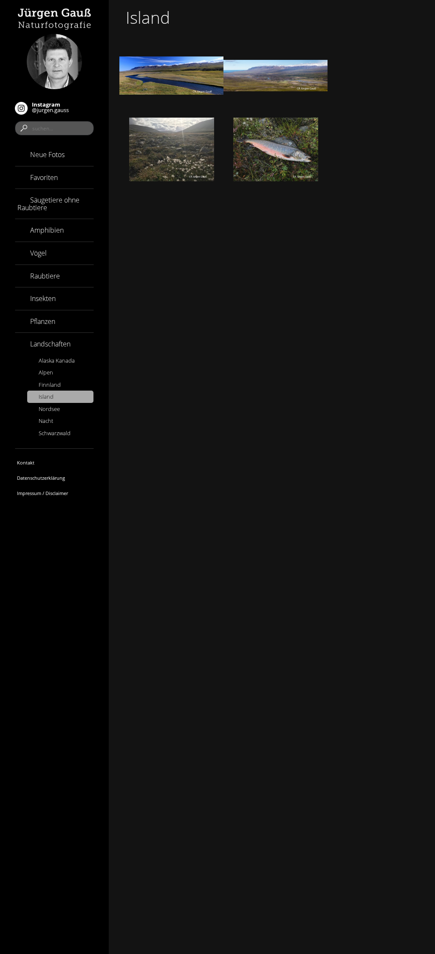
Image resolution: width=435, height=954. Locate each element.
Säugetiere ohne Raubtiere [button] (48, 203)
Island (46, 396)
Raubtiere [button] (44, 276)
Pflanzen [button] (41, 321)
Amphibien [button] (46, 230)
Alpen (46, 372)
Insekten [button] (42, 298)
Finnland (50, 384)
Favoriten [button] (43, 177)
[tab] (54, 155)
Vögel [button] (37, 253)
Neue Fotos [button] (46, 154)
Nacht (46, 421)
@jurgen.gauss (50, 107)
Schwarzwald (55, 433)
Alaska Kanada (57, 360)
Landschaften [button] (49, 344)
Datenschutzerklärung (41, 478)
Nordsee (49, 409)
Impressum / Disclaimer (42, 493)
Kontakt (25, 462)
